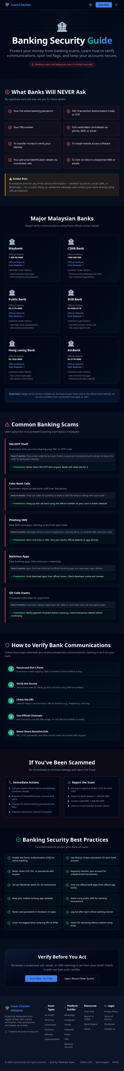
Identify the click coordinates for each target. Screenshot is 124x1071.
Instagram (69, 1019)
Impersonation (52, 1039)
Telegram (69, 1029)
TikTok (67, 1024)
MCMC (87, 1028)
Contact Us (109, 1028)
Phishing (49, 1019)
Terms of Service (108, 1018)
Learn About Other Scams (79, 978)
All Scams (49, 1015)
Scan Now (104, 4)
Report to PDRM (89, 1018)
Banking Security (68, 1045)
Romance (49, 1029)
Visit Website (15, 265)
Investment (50, 1024)
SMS (66, 1039)
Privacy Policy (111, 1011)
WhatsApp (69, 1015)
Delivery (49, 1034)
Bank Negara (90, 1024)
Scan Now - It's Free (41, 978)
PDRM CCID (86, 1062)
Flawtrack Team (66, 1062)
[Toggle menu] (116, 5)
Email (67, 1034)
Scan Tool (89, 1011)
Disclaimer (109, 1024)
